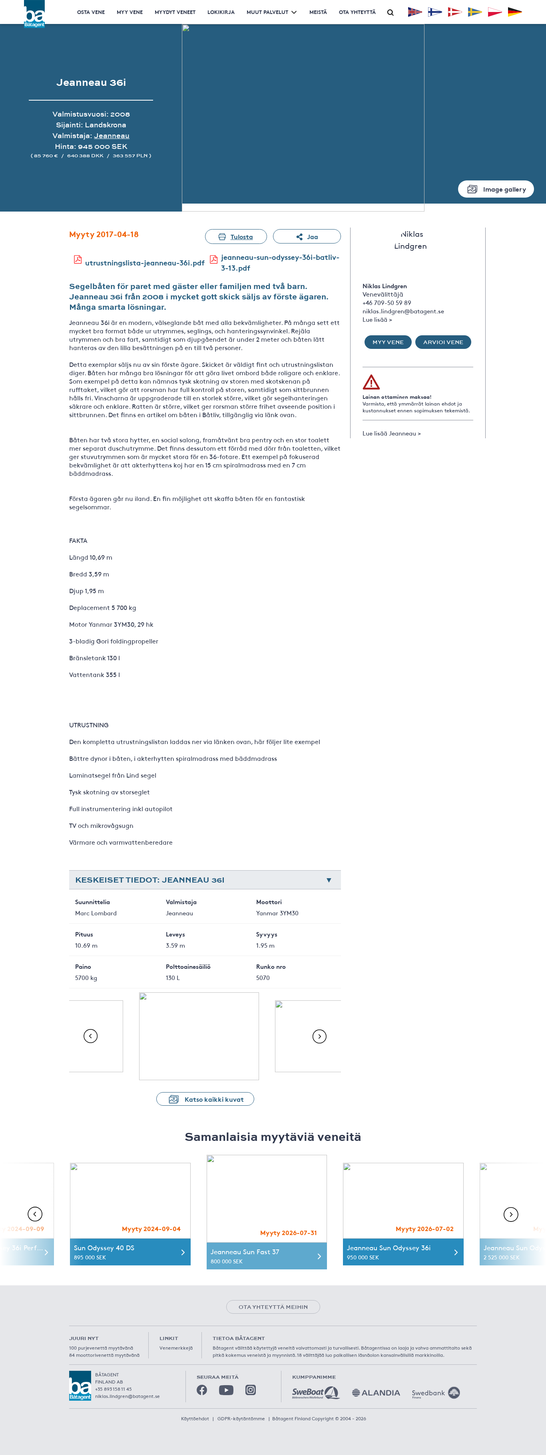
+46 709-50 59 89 (387, 302)
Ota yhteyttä (357, 12)
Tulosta (242, 236)
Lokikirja (221, 12)
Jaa (312, 236)
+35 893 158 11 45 (113, 1389)
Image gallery (504, 188)
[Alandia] (376, 1393)
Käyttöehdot (195, 1418)
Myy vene (130, 12)
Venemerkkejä (176, 1347)
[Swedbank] (436, 1393)
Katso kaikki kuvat (214, 1098)
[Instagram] (250, 1390)
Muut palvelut (267, 12)
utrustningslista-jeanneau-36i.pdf (145, 262)
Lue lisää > (377, 319)
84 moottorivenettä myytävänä (104, 1355)
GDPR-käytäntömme (241, 1418)
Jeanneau (112, 136)
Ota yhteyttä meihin (273, 1307)
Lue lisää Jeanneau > (392, 433)
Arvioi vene (443, 342)
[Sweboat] (316, 1393)
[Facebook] (202, 1390)
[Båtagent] (34, 14)
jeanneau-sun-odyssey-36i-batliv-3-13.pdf (280, 262)
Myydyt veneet (175, 12)
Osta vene (91, 12)
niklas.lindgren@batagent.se (403, 311)
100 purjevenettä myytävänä (101, 1347)
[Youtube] (226, 1390)
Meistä (318, 12)
